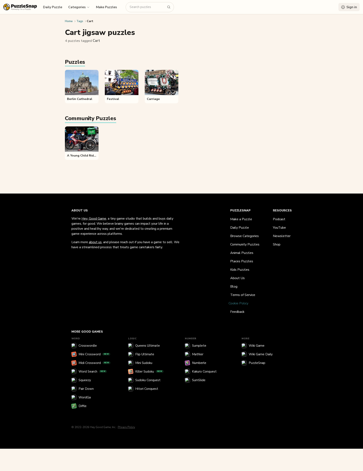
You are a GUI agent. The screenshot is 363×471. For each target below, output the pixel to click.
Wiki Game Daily (261, 354)
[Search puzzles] (169, 7)
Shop (276, 244)
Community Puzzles (244, 244)
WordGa (85, 397)
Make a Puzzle (241, 219)
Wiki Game (256, 346)
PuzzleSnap (257, 363)
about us (95, 242)
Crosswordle (88, 346)
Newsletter (282, 236)
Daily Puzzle (52, 7)
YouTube (279, 227)
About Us (237, 278)
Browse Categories (244, 236)
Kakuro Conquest (204, 371)
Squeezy (85, 380)
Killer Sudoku (148, 371)
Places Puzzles (241, 261)
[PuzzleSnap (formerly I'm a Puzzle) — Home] (20, 7)
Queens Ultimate (147, 346)
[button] (79, 7)
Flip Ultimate (144, 354)
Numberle (199, 363)
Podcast (279, 219)
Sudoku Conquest (147, 380)
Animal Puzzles (241, 253)
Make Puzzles (106, 7)
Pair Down (86, 389)
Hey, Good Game (94, 218)
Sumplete (199, 346)
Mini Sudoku (143, 363)
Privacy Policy (126, 427)
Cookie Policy (238, 303)
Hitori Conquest (146, 389)
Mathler (197, 354)
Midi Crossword (94, 363)
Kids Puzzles (239, 269)
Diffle (83, 406)
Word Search (92, 371)
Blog (233, 286)
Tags (79, 21)
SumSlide (198, 380)
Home (69, 21)
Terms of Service (242, 295)
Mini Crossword (94, 354)
